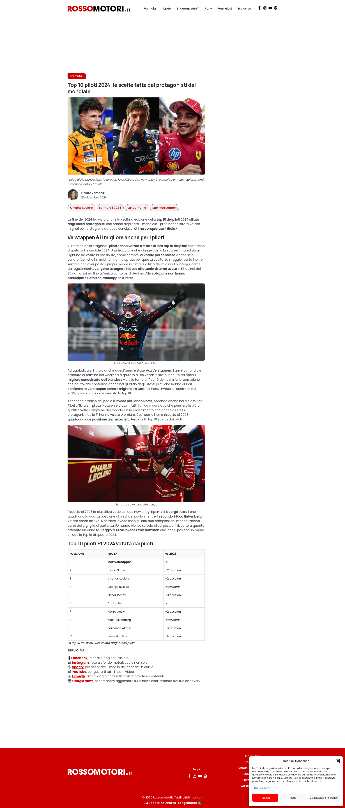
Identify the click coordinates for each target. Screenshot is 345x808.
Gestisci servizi (262, 787)
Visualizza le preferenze (324, 797)
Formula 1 (150, 8)
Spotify (78, 667)
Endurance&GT (188, 8)
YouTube (79, 672)
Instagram (80, 662)
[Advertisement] (172, 42)
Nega (293, 797)
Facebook (79, 658)
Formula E (225, 8)
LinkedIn (78, 676)
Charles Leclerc (81, 208)
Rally (208, 8)
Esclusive (244, 8)
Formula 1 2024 (110, 208)
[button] (338, 761)
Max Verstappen (164, 208)
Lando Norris (137, 208)
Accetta (265, 797)
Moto (167, 8)
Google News (82, 681)
